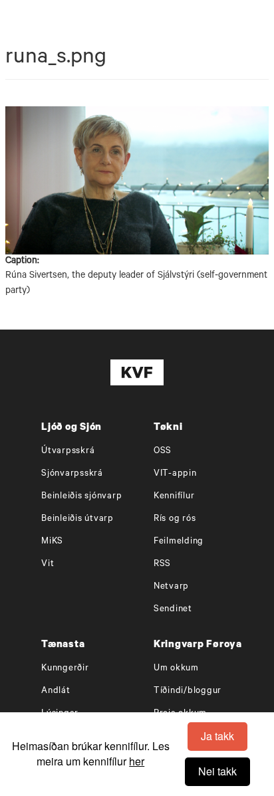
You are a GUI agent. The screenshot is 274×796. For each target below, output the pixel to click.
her (136, 761)
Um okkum (176, 669)
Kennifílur (174, 497)
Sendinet (173, 610)
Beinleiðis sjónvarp (81, 497)
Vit (47, 564)
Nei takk (217, 771)
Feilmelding (179, 542)
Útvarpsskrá (67, 451)
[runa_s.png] (137, 180)
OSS (163, 451)
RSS (162, 564)
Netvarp (171, 587)
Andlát (55, 691)
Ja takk (217, 736)
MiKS (52, 542)
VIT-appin (175, 474)
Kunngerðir (65, 669)
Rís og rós (175, 519)
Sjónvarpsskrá (72, 474)
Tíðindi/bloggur (187, 691)
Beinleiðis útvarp (77, 519)
